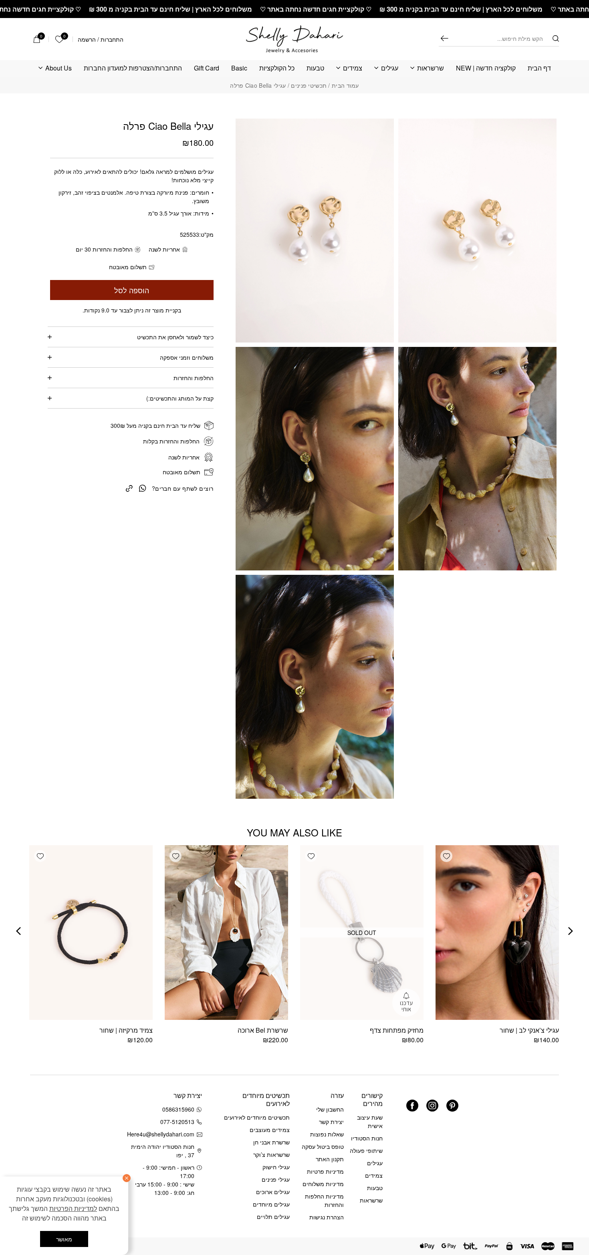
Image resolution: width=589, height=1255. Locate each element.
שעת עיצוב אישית (370, 1121)
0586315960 (178, 1109)
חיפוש (444, 38)
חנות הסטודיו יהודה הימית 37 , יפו (162, 1150)
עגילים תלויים (273, 1217)
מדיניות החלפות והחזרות (324, 1200)
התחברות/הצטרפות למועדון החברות (133, 68)
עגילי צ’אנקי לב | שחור (529, 1030)
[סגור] (127, 1178)
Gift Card (206, 68)
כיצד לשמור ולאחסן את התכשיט (175, 337)
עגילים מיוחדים (271, 1204)
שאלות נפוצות (327, 1134)
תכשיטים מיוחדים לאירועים (257, 1117)
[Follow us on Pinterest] (452, 1106)
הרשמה (87, 39)
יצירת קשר (331, 1122)
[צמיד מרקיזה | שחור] (91, 932)
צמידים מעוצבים (270, 1130)
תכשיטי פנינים (309, 85)
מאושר (64, 1239)
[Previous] (570, 931)
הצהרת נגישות (326, 1217)
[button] (446, 856)
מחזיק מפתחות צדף (397, 1030)
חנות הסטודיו (367, 1138)
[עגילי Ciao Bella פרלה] (129, 487)
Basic (239, 68)
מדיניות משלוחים (323, 1184)
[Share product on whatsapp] (142, 487)
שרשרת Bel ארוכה (263, 1030)
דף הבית (539, 68)
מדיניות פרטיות (325, 1171)
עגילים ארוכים (273, 1192)
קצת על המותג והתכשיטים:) (180, 398)
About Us (58, 68)
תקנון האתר (330, 1159)
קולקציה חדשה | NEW (486, 68)
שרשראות (430, 68)
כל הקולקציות (276, 68)
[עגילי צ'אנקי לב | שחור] (497, 932)
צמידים (352, 68)
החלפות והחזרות (193, 378)
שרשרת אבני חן (271, 1142)
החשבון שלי (330, 1109)
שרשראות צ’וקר (271, 1154)
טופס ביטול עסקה (323, 1146)
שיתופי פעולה (366, 1150)
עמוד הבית (345, 85)
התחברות (112, 39)
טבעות (315, 68)
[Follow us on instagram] (432, 1106)
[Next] (18, 931)
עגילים (389, 68)
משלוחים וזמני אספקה (187, 357)
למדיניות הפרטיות (73, 1208)
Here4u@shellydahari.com (162, 1134)
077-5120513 (177, 1122)
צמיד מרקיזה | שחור (126, 1030)
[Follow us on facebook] (412, 1106)
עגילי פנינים (276, 1179)
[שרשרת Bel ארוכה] (226, 932)
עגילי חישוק (276, 1167)
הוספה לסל (131, 290)
